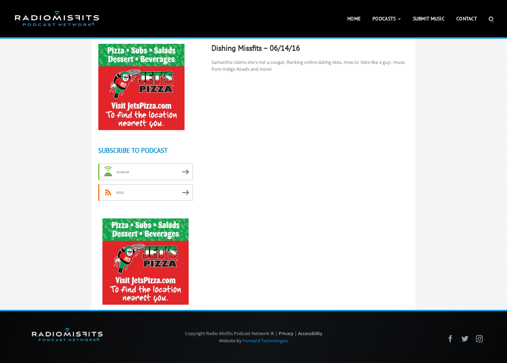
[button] (491, 18)
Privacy (286, 333)
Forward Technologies (265, 340)
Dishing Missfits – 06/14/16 (255, 48)
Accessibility (310, 333)
